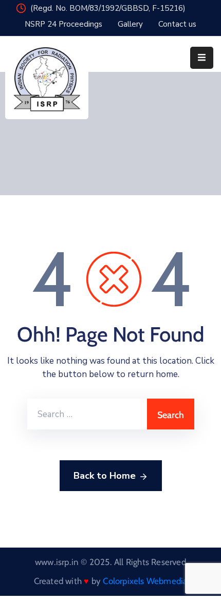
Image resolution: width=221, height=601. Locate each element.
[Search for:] (87, 414)
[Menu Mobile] (201, 58)
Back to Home (104, 475)
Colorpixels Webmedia (145, 581)
